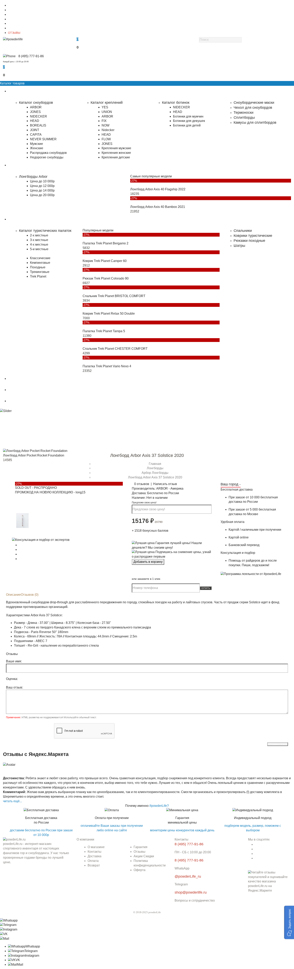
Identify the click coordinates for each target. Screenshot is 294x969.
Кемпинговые (40, 262)
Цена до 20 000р (42, 195)
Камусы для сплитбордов (255, 122)
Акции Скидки (144, 856)
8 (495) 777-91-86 (31, 56)
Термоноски (243, 113)
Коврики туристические (253, 236)
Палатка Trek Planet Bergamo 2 (105, 243)
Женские (36, 148)
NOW (105, 125)
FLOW (106, 139)
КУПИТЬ (205, 588)
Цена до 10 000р (42, 181)
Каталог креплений (107, 103)
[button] (289, 922)
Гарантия (14, 23)
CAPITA (36, 134)
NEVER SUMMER (43, 139)
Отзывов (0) (29, 594)
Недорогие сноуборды (46, 157)
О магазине (15, 5)
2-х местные (39, 235)
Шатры (239, 246)
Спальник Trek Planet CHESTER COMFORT (115, 348)
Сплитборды (244, 118)
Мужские (36, 143)
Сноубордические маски (254, 103)
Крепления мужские (116, 148)
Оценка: (12, 679)
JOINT (34, 130)
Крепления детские (116, 157)
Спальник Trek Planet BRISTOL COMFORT (114, 296)
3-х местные (39, 240)
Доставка (14, 14)
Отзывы (139, 851)
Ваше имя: (14, 661)
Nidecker (108, 130)
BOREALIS (38, 125)
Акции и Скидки (18, 28)
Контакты (14, 10)
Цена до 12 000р (42, 186)
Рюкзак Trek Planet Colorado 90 (106, 278)
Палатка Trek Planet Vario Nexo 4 (107, 366)
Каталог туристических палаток (45, 231)
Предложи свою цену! (144, 502)
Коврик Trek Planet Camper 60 (105, 261)
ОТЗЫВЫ (14, 32)
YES (105, 107)
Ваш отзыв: (14, 687)
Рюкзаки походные (249, 241)
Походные (37, 267)
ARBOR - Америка (169, 488)
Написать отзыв (165, 484)
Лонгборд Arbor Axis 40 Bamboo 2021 (157, 206)
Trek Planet (38, 276)
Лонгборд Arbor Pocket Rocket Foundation (33, 455)
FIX (104, 120)
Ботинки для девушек (189, 120)
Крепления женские (116, 152)
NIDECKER (38, 116)
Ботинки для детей (187, 125)
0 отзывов (141, 484)
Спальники (243, 231)
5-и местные (39, 249)
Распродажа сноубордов (48, 152)
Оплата (13, 19)
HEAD (34, 120)
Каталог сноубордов (36, 103)
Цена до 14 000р (42, 190)
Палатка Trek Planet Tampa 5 (104, 331)
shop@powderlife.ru (191, 892)
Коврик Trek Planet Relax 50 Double (109, 313)
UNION (107, 112)
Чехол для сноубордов (253, 108)
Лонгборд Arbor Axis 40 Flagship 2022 (157, 189)
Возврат (94, 865)
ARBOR (36, 107)
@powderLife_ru (188, 876)
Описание (13, 594)
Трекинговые (39, 272)
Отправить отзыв (277, 744)
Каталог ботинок (175, 103)
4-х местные (39, 244)
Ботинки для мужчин (188, 116)
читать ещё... (12, 801)
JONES (35, 112)
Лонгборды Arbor (33, 177)
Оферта (139, 870)
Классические (40, 258)
